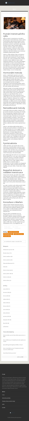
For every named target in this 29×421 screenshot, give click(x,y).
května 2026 (6, 299)
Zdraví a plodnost (7, 260)
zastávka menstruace (13, 232)
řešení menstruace (18, 234)
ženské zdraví (7, 236)
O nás (3, 394)
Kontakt (3, 407)
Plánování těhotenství (8, 263)
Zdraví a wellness (7, 256)
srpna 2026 (6, 289)
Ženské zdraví (7, 226)
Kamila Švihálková (8, 228)
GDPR (3, 404)
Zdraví (5, 266)
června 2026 (6, 295)
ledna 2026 (6, 313)
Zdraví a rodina (7, 277)
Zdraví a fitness (7, 280)
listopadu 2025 (7, 319)
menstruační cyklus (8, 234)
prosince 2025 (7, 316)
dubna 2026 (6, 302)
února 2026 (6, 309)
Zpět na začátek (20, 356)
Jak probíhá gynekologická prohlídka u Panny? (13, 344)
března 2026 (6, 306)
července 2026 (7, 292)
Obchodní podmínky (6, 398)
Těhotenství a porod (8, 249)
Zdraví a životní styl (8, 270)
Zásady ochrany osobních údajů (8, 401)
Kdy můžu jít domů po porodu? (9, 353)
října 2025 (6, 323)
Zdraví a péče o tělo (8, 273)
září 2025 (5, 326)
